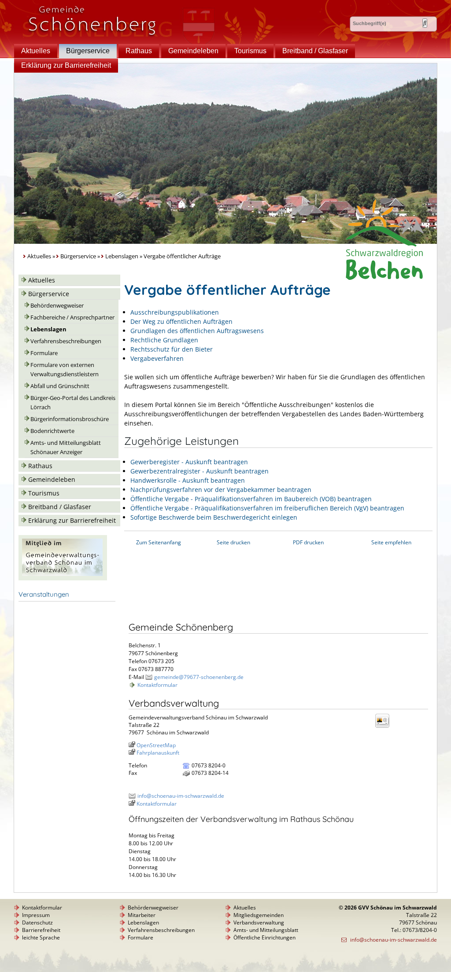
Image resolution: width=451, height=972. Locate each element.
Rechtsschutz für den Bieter (171, 349)
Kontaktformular (157, 685)
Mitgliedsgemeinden (258, 915)
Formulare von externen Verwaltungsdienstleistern (64, 369)
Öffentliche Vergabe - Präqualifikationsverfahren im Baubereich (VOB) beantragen (251, 499)
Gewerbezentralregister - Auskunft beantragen (199, 471)
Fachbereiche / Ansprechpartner (72, 317)
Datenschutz (37, 922)
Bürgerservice (88, 51)
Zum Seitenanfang (158, 542)
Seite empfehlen (391, 542)
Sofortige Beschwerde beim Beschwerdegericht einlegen (213, 517)
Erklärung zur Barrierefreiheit (66, 65)
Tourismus (250, 51)
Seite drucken (233, 542)
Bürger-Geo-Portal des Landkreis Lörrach (72, 402)
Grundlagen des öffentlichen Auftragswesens (197, 330)
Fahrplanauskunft (158, 752)
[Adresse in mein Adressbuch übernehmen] (385, 727)
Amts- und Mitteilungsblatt (265, 930)
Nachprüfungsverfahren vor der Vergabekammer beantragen (220, 489)
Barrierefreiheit (41, 930)
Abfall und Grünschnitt (59, 386)
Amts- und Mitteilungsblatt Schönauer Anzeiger (65, 447)
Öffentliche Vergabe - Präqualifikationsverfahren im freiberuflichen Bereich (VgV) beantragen (267, 508)
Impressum (36, 915)
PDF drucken (308, 542)
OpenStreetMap (156, 745)
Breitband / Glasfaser (315, 51)
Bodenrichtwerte (52, 431)
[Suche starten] (424, 23)
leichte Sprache (41, 937)
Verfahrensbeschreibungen (65, 341)
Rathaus (139, 51)
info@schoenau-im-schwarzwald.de (180, 796)
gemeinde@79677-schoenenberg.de (199, 677)
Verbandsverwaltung (258, 922)
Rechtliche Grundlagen (164, 340)
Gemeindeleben (193, 51)
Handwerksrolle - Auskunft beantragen (187, 480)
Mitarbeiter (141, 915)
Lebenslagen (121, 256)
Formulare (44, 353)
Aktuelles (35, 51)
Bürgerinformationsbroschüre (69, 419)
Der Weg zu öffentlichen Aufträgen (181, 321)
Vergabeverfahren (157, 358)
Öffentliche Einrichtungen (264, 937)
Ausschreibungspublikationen (174, 312)
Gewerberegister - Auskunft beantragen (189, 462)
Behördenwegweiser (57, 305)
